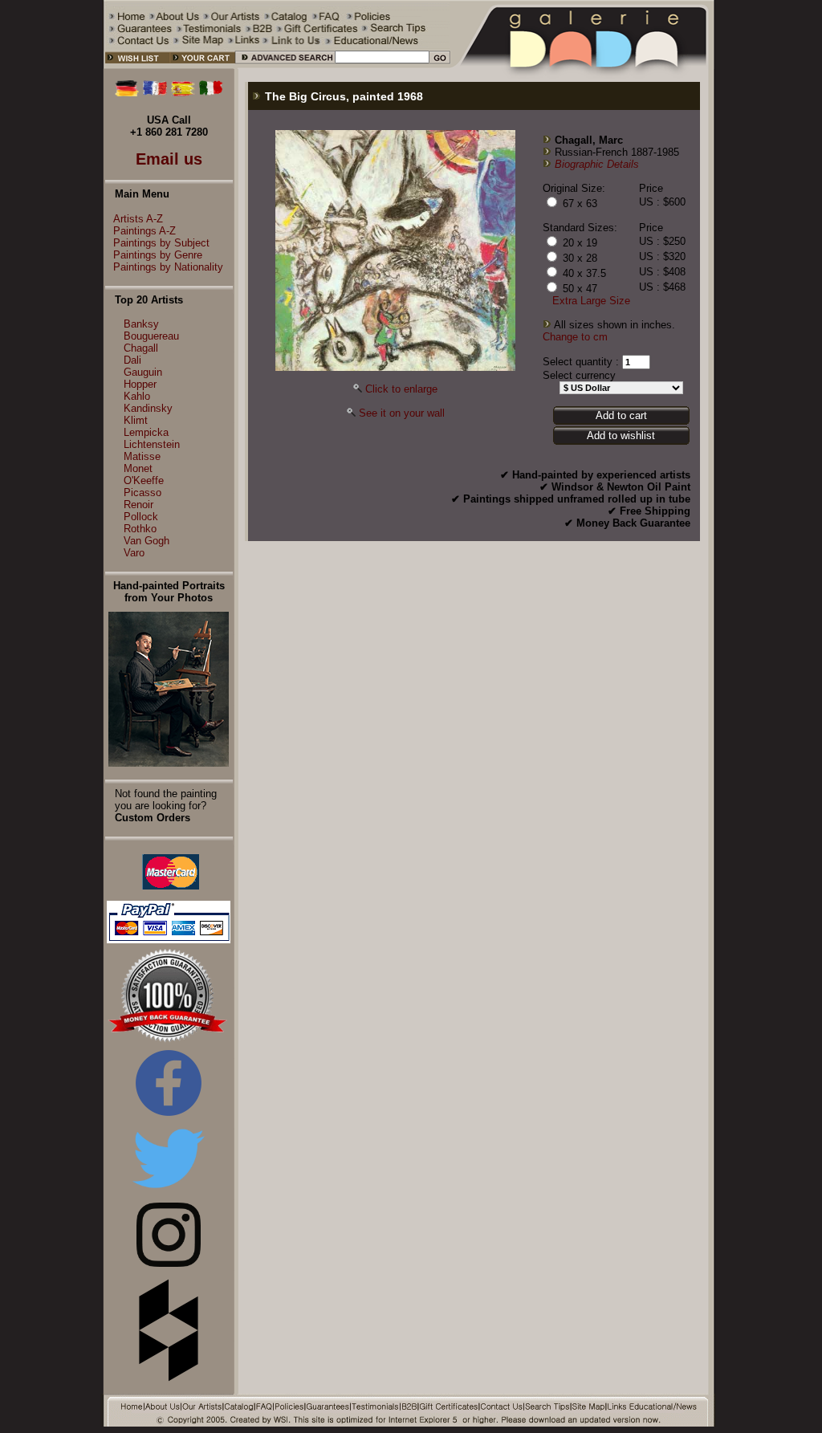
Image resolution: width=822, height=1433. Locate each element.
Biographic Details (597, 164)
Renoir (138, 505)
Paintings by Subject (161, 243)
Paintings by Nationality (168, 267)
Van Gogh (146, 541)
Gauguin (143, 372)
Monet (138, 468)
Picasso (142, 492)
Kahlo (137, 396)
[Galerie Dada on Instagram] (168, 1263)
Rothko (140, 529)
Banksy (141, 324)
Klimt (136, 420)
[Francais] (155, 93)
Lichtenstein (152, 444)
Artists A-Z (138, 219)
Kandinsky (148, 408)
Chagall (141, 348)
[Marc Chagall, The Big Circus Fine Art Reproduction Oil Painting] (395, 367)
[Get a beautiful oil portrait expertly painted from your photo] (168, 763)
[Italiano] (211, 93)
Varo (134, 553)
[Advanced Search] (284, 65)
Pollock (141, 517)
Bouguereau (151, 336)
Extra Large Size (591, 301)
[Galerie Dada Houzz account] (168, 1378)
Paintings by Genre (157, 255)
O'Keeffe (144, 480)
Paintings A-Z (144, 231)
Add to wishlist (621, 435)
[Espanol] (183, 93)
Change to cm (575, 337)
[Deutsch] (127, 93)
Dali (132, 360)
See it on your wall (402, 413)
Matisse (142, 456)
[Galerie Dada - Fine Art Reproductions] (583, 65)
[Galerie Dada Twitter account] (168, 1191)
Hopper (140, 384)
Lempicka (146, 432)
